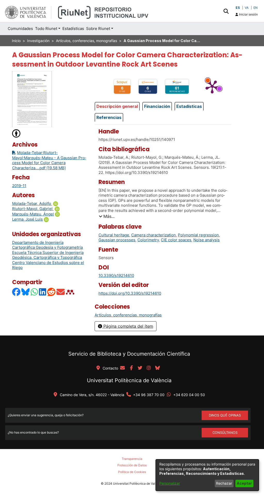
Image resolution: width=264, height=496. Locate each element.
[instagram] (148, 368)
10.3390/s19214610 (116, 275)
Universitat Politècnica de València (129, 380)
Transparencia (132, 459)
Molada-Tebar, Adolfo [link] (32, 203)
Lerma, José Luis (27, 219)
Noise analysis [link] (206, 239)
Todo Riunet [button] (46, 28)
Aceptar (244, 483)
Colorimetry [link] (148, 239)
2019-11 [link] (19, 185)
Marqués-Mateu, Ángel (33, 214)
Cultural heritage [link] (113, 235)
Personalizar (169, 483)
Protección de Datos (132, 465)
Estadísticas (189, 106)
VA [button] (247, 8)
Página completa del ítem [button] (127, 326)
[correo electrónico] (122, 368)
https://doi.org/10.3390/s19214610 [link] (129, 293)
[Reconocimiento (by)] (16, 133)
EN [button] (255, 8)
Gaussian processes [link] (116, 239)
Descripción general (117, 106)
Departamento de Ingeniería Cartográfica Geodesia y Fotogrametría (47, 245)
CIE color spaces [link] (176, 239)
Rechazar (224, 483)
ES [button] (238, 8)
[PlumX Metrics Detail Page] (212, 86)
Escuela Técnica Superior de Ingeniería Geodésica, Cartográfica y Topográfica (48, 255)
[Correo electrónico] (60, 292)
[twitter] (140, 368)
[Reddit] (51, 292)
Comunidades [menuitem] (20, 28)
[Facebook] (16, 292)
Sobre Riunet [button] (98, 28)
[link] (128, 315)
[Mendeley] (71, 292)
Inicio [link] (16, 40)
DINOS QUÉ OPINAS (225, 415)
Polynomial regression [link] (198, 235)
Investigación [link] (38, 40)
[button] (226, 11)
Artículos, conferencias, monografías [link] (86, 40)
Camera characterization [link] (153, 235)
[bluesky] (157, 368)
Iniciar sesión (248, 14)
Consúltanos (224, 432)
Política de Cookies (132, 472)
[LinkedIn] (43, 292)
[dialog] (207, 475)
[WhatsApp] (34, 292)
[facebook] (131, 368)
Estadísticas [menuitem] (73, 28)
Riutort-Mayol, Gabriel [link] (33, 208)
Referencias (108, 117)
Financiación (157, 106)
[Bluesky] (25, 292)
